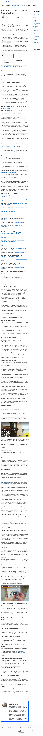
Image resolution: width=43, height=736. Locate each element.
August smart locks (20, 651)
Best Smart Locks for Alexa (21, 207)
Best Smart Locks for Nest (21, 229)
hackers (26, 411)
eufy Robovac (36, 36)
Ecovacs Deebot (37, 35)
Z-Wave (2, 482)
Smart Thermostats (36, 23)
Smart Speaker (35, 21)
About (34, 5)
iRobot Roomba (36, 30)
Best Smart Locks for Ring (21, 222)
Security (3, 696)
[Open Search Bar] (38, 6)
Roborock (35, 32)
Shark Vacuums (36, 42)
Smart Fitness (35, 18)
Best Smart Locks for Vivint (21, 252)
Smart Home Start (5, 5)
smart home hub (21, 621)
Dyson (35, 33)
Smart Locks (35, 20)
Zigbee (7, 482)
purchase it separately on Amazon (8, 146)
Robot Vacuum (35, 26)
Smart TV (34, 24)
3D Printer (34, 17)
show (11, 55)
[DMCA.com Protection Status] (21, 733)
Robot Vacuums (26, 5)
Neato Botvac (36, 38)
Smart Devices (15, 5)
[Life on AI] (5, 2)
